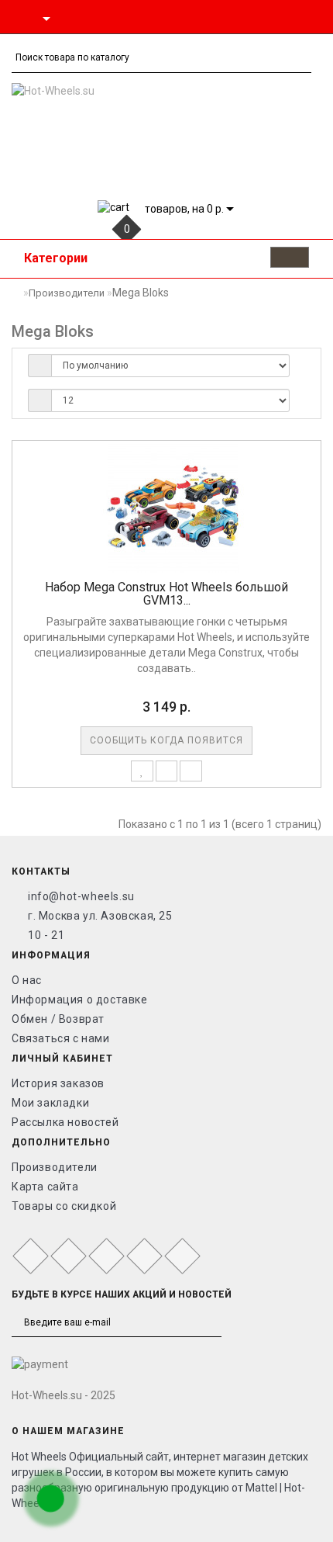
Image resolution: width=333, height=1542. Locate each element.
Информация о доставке (80, 999)
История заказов (58, 1083)
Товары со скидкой (64, 1206)
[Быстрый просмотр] (191, 771)
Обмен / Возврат (58, 1019)
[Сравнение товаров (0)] (294, 18)
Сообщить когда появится (166, 740)
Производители (67, 293)
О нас (27, 980)
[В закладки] (142, 771)
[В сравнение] (167, 771)
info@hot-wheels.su (81, 896)
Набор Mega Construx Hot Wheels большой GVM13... (166, 594)
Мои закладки (50, 1103)
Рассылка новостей (65, 1122)
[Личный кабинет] (273, 18)
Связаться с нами (61, 1038)
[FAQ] (313, 18)
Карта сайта (45, 1186)
